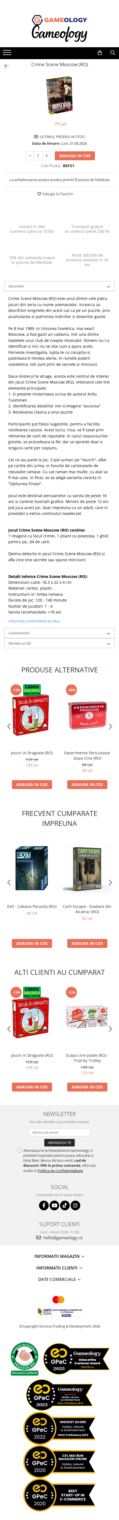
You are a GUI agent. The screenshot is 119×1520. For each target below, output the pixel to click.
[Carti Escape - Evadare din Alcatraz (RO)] (87, 869)
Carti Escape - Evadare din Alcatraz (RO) (87, 909)
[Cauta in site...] (113, 52)
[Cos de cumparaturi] (100, 52)
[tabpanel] (59, 95)
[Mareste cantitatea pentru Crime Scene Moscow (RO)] (46, 155)
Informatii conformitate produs (34, 620)
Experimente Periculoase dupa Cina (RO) (87, 755)
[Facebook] (44, 1205)
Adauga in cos (74, 155)
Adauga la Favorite (57, 193)
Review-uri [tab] (20, 643)
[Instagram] (75, 1205)
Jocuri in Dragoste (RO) (32, 752)
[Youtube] (54, 1205)
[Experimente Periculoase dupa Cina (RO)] (87, 715)
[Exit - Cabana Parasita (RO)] (32, 869)
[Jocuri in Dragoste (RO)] (32, 715)
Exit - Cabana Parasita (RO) (31, 906)
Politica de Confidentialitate (60, 1170)
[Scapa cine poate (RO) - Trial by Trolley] (87, 1018)
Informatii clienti (57, 1268)
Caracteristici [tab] (19, 632)
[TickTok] (65, 1205)
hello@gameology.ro (62, 1237)
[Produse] (7, 54)
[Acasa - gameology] (59, 20)
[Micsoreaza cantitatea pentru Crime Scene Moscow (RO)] (30, 155)
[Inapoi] (4, 66)
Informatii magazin (57, 1256)
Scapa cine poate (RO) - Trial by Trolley (87, 1058)
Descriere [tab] (16, 286)
